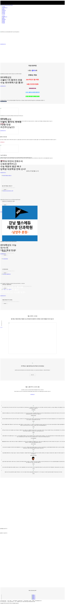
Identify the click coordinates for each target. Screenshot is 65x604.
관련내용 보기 (5, 189)
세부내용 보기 (2, 123)
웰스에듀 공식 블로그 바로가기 (33, 96)
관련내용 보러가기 (3, 44)
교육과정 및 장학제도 (3, 101)
